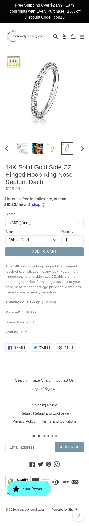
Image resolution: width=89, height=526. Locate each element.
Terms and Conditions (59, 421)
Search (21, 380)
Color (9, 232)
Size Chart (41, 380)
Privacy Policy (24, 421)
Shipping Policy (44, 405)
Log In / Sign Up (44, 388)
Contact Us (65, 380)
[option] (22, 148)
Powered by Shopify (64, 509)
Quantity (67, 232)
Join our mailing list (45, 436)
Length (10, 214)
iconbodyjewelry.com (31, 509)
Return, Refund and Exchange (44, 413)
